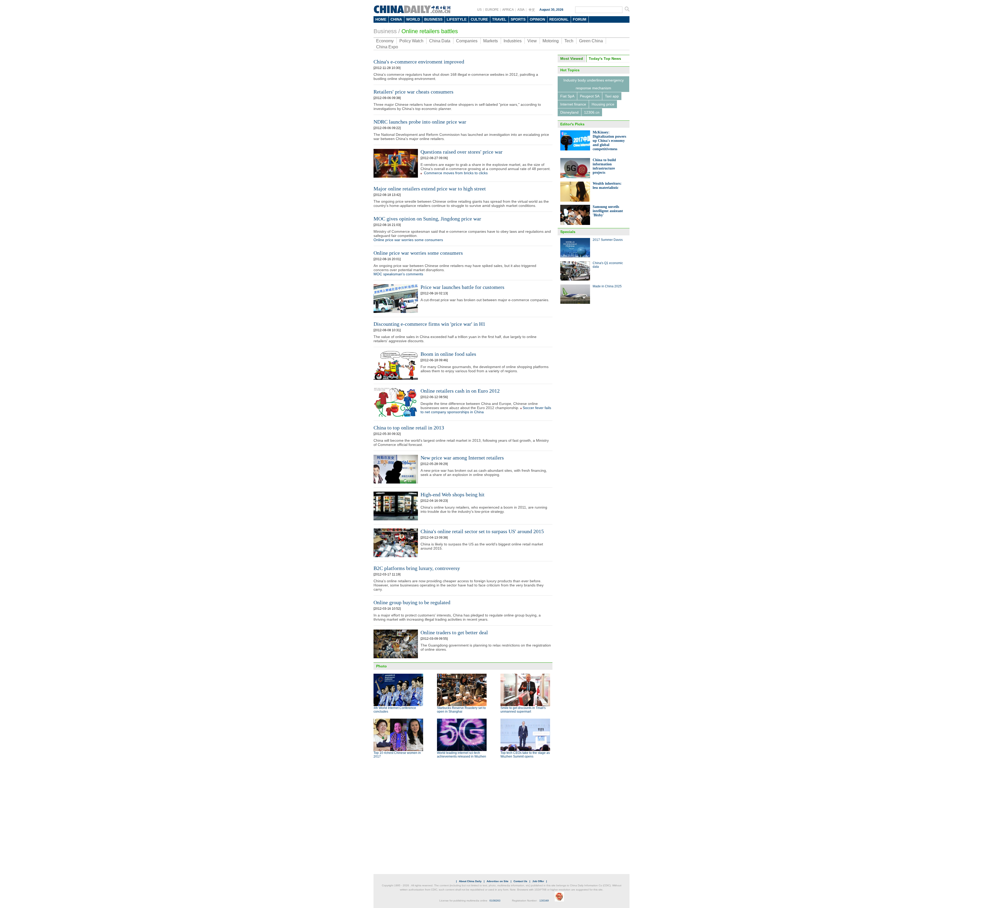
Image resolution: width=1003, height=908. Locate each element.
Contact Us (520, 881)
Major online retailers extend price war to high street (430, 188)
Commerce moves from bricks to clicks (456, 173)
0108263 (494, 900)
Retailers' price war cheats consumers (413, 92)
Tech (568, 41)
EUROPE (492, 9)
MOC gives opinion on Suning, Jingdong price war (427, 219)
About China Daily (470, 881)
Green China (591, 41)
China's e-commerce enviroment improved (419, 62)
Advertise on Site (498, 881)
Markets (490, 41)
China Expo (387, 47)
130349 (544, 900)
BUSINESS (433, 19)
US (479, 9)
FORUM (579, 19)
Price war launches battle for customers (462, 287)
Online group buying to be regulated (412, 602)
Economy (385, 41)
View (532, 41)
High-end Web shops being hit (453, 494)
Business (385, 31)
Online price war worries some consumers (408, 240)
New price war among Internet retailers (462, 458)
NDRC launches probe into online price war (420, 122)
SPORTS (518, 19)
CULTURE (479, 19)
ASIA (520, 9)
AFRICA (508, 9)
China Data (439, 41)
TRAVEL (499, 19)
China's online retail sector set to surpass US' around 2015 (482, 531)
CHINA (396, 19)
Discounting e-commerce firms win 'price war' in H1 (429, 324)
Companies (466, 41)
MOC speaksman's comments (398, 274)
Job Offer (538, 881)
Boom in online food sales (448, 354)
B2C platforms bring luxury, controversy (417, 568)
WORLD (413, 19)
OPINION (537, 19)
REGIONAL (559, 19)
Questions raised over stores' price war (462, 152)
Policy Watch (411, 41)
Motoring (551, 41)
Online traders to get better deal (454, 632)
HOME (380, 19)
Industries (513, 41)
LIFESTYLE (456, 19)
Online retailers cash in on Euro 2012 (460, 391)
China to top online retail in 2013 (409, 427)
